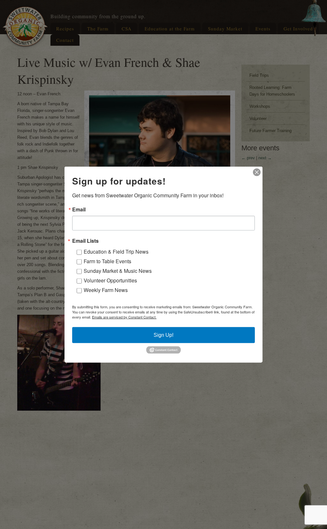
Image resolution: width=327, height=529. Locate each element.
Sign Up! (163, 335)
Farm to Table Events (107, 261)
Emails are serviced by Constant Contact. (124, 317)
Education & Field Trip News (116, 251)
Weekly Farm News (106, 290)
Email (79, 209)
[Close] (257, 172)
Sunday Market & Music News (118, 270)
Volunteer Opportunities (110, 280)
